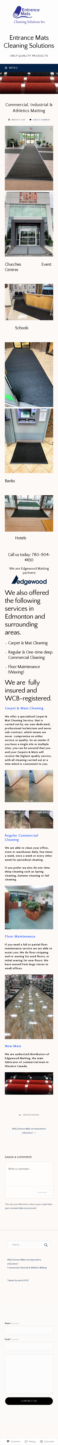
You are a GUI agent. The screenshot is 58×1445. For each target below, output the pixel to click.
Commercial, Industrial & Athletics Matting (27, 1267)
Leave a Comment (41, 120)
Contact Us (29, 1401)
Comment (42, 1192)
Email (12, 1339)
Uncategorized (31, 1115)
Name (12, 1323)
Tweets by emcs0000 (18, 1280)
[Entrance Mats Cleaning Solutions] (29, 83)
